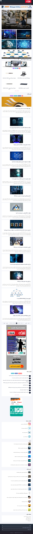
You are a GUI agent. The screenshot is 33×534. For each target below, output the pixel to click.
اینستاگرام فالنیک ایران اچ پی (24, 424)
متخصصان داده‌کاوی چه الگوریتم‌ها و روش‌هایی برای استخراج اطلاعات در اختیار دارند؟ (19, 392)
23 (19, 323)
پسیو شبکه (29, 520)
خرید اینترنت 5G (28, 518)
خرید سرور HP (29, 517)
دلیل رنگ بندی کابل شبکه (25, 501)
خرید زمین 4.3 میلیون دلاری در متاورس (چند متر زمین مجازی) (20, 460)
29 (10, 323)
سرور (12, 532)
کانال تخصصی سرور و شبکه (24, 428)
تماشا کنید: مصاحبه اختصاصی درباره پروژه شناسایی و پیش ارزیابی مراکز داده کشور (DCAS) (18, 387)
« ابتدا (29, 323)
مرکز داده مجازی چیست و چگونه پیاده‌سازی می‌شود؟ (22, 144)
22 (21, 323)
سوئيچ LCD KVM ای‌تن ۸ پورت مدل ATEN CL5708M (24, 78)
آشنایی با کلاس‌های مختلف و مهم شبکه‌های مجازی (9, 38)
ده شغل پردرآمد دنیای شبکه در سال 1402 (24, 281)
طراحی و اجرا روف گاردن (27, 516)
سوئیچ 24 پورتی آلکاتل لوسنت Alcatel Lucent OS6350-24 (9, 78)
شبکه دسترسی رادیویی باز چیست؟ (11, 48)
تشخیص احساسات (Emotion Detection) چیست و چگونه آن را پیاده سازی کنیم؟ (17, 230)
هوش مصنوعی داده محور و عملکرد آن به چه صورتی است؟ (21, 178)
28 (11, 323)
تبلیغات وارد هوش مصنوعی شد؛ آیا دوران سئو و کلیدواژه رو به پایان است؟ (24, 38)
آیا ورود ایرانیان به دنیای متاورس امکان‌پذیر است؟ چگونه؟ (21, 456)
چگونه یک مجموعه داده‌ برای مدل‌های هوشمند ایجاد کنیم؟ (21, 161)
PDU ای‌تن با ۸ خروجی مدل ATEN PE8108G (24, 88)
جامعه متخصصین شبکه (25, 432)
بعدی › (7, 323)
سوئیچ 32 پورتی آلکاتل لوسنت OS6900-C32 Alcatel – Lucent (9, 88)
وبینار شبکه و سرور (26, 436)
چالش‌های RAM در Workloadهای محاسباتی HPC (22, 493)
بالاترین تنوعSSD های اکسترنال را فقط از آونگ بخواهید (22, 315)
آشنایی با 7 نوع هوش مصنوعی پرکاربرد (24, 389)
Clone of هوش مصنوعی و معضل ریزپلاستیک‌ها (22, 472)
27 (13, 323)
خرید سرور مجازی (28, 519)
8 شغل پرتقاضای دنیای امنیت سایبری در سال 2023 (22, 196)
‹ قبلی (26, 323)
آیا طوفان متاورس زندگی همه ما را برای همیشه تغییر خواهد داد (20, 452)
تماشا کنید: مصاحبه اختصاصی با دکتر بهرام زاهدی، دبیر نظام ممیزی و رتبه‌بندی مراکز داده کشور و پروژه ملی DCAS (16, 382)
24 (18, 323)
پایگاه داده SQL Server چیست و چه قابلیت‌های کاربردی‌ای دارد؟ (20, 127)
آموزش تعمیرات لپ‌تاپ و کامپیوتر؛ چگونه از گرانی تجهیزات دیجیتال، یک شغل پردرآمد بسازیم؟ (17, 497)
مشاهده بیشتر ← (16, 90)
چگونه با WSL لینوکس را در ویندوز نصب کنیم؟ (23, 213)
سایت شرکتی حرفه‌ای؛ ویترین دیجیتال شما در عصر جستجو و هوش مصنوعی (19, 489)
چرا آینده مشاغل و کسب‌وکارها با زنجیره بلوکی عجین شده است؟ (20, 264)
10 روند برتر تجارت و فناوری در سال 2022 (23, 448)
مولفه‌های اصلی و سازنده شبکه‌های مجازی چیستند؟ (25, 48)
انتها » (4, 323)
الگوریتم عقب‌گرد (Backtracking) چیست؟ (24, 298)
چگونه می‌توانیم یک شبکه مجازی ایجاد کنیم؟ (26, 57)
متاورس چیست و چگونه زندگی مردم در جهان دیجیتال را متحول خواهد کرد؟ (19, 464)
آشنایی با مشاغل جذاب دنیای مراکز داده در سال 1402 (22, 247)
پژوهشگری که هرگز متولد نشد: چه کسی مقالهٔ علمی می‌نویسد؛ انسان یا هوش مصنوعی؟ (18, 26)
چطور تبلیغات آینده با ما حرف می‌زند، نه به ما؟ (23, 108)
